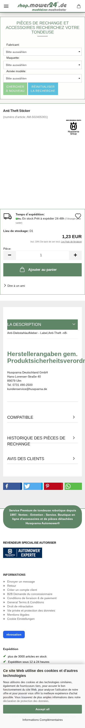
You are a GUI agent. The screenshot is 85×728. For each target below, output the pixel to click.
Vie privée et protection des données (31, 610)
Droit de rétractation (20, 606)
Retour (11, 585)
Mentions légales (18, 614)
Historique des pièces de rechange (36, 439)
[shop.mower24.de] (42, 6)
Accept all (42, 709)
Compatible (20, 417)
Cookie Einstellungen (21, 618)
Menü (6, 6)
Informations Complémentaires (42, 719)
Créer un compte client (22, 589)
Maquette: (13, 57)
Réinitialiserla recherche (43, 88)
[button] (11, 486)
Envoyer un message (21, 581)
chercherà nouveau (15, 88)
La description (24, 324)
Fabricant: (13, 44)
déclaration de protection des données (25, 701)
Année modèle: (16, 71)
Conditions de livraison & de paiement (32, 598)
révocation (13, 634)
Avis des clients (25, 458)
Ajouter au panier (42, 270)
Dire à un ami (16, 285)
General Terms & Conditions (25, 602)
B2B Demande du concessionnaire (29, 594)
